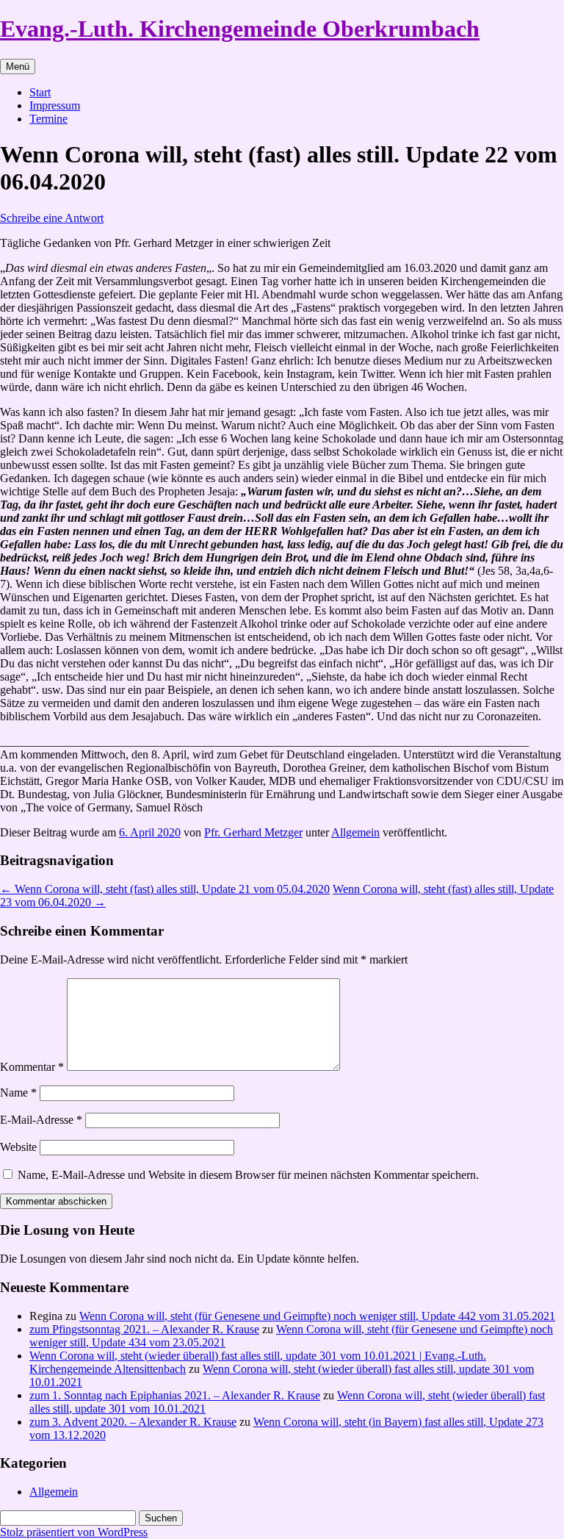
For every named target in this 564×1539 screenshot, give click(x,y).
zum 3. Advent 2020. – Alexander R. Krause (132, 1422)
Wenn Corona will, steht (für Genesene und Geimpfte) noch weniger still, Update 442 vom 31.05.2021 (317, 1316)
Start (40, 92)
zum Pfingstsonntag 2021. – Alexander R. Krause (144, 1329)
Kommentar (32, 1067)
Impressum (54, 105)
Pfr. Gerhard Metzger (253, 832)
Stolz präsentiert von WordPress (74, 1532)
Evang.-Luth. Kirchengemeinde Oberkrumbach (240, 28)
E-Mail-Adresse (41, 1119)
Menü (17, 66)
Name (18, 1092)
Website (18, 1147)
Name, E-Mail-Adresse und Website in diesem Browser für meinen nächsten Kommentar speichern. (248, 1175)
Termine (48, 118)
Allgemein (355, 832)
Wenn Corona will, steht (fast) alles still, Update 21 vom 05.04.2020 (165, 889)
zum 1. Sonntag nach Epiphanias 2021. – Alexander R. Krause (174, 1395)
